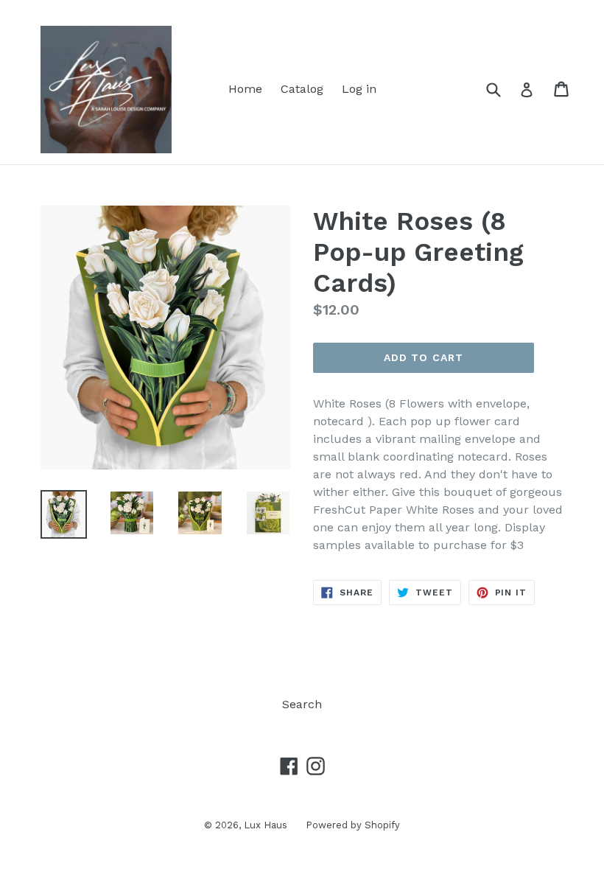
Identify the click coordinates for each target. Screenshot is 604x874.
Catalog (302, 89)
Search (302, 704)
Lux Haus (265, 825)
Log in (359, 89)
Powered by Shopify (353, 825)
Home (245, 89)
